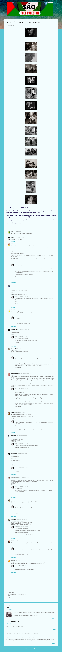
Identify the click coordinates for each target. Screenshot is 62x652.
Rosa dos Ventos (14, 348)
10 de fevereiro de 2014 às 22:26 (20, 560)
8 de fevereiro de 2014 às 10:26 (18, 237)
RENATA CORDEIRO (15, 540)
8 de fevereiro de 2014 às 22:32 (19, 412)
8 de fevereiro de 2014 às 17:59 (23, 329)
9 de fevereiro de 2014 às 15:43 (22, 317)
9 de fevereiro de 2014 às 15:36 (22, 420)
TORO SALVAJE (14, 329)
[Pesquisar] (57, 3)
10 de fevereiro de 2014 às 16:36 (22, 548)
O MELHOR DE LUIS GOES (12, 622)
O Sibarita (13, 243)
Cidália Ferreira (14, 285)
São (12, 237)
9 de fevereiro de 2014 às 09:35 (22, 435)
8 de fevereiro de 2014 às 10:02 (19, 231)
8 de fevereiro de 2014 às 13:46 (21, 243)
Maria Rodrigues (14, 477)
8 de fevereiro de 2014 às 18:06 (24, 348)
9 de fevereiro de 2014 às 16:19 (23, 477)
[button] (55, 22)
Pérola (12, 412)
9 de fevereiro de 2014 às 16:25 (22, 388)
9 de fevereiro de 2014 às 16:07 (22, 356)
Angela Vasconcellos (15, 373)
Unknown (13, 560)
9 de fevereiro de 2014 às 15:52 (22, 336)
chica (12, 231)
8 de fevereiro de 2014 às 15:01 (22, 264)
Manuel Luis (13, 519)
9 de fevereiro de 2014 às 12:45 (22, 467)
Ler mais (54, 618)
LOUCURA (8, 608)
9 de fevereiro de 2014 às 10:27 (22, 453)
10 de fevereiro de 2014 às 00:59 (22, 526)
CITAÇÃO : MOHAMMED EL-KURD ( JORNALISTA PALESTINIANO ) (23, 633)
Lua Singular (13, 435)
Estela (12, 500)
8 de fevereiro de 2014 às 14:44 (23, 285)
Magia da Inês (14, 453)
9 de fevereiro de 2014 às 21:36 (22, 519)
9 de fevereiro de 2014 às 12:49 (22, 443)
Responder (13, 235)
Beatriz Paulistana (14, 309)
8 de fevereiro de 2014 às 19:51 (25, 373)
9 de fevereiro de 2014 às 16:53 (22, 486)
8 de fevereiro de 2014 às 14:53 (22, 296)
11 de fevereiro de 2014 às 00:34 (22, 565)
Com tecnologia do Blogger (31, 648)
